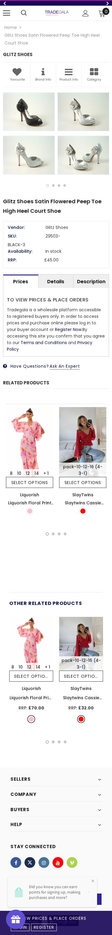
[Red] (82, 511)
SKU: (12, 236)
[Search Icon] (24, 13)
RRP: (12, 260)
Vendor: (16, 227)
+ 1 (46, 473)
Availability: (20, 251)
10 (19, 473)
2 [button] (53, 185)
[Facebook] (15, 862)
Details (55, 281)
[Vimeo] (72, 862)
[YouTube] (58, 862)
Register (44, 927)
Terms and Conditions (44, 343)
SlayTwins (82, 495)
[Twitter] (29, 862)
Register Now (68, 329)
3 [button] (59, 185)
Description (91, 281)
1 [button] (47, 185)
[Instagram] (44, 862)
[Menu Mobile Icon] (6, 13)
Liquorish (29, 495)
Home (10, 27)
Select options (29, 483)
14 (36, 473)
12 (28, 473)
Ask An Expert (65, 366)
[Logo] (57, 13)
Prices (20, 281)
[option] (56, 3)
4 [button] (64, 185)
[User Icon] (85, 13)
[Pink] (29, 511)
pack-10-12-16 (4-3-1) (82, 470)
